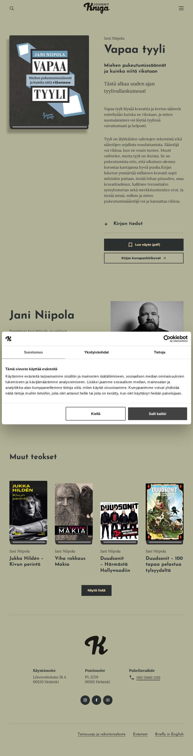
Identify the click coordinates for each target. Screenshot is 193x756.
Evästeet (140, 734)
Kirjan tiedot (128, 223)
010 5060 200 (148, 677)
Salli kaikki (157, 414)
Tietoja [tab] (159, 352)
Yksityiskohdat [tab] (96, 352)
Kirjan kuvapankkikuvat (141, 258)
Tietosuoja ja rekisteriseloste (101, 734)
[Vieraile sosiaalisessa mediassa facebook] (96, 700)
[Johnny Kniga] (96, 8)
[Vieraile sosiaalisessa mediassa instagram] (85, 700)
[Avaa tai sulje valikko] (181, 8)
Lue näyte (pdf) (147, 247)
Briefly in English (169, 734)
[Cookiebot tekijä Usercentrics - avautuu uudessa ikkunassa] (167, 338)
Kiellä (95, 414)
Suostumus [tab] (33, 352)
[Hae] (11, 8)
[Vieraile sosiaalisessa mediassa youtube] (108, 700)
